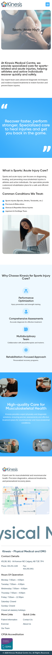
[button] (48, 4)
